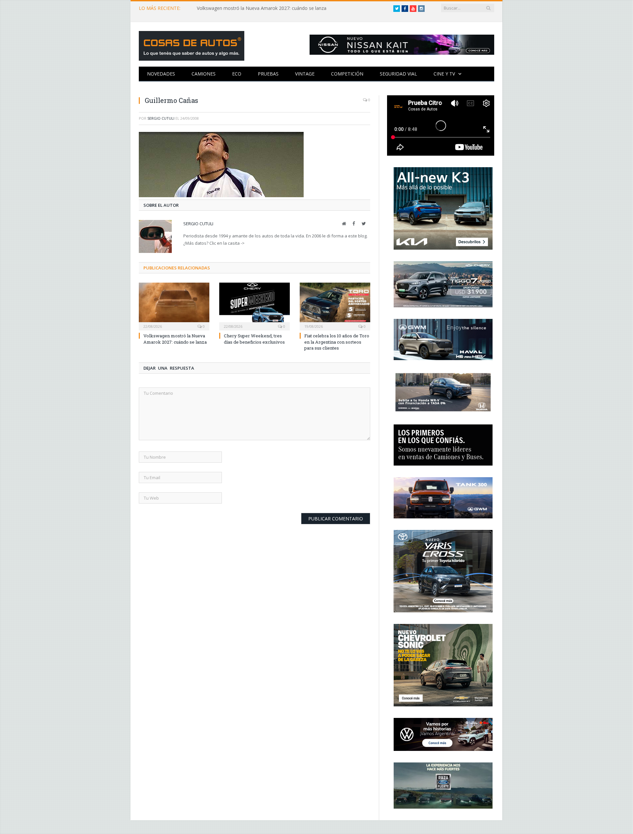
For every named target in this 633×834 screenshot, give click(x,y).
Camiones (204, 74)
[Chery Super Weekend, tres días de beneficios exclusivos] (254, 306)
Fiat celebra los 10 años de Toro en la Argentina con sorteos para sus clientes (336, 342)
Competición (347, 74)
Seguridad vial (398, 74)
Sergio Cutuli (160, 118)
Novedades (161, 74)
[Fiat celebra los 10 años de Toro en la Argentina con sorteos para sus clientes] (335, 306)
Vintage (305, 74)
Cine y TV (444, 74)
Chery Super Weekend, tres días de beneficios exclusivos (254, 339)
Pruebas (268, 74)
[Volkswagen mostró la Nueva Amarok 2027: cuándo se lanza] (174, 306)
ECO (236, 74)
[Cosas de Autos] (191, 44)
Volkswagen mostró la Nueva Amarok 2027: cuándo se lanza (261, 8)
